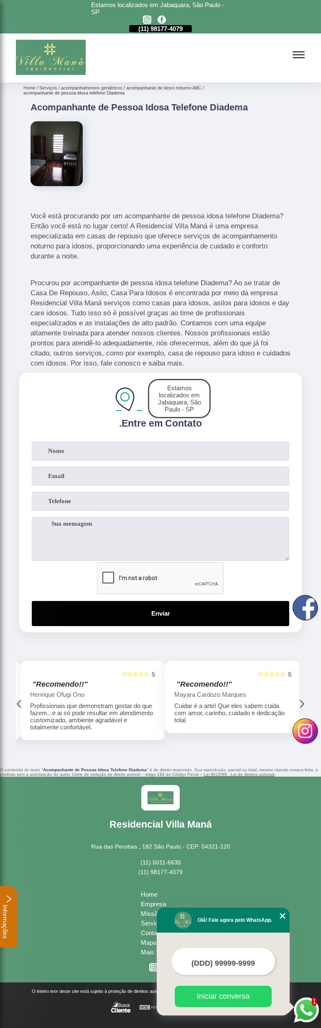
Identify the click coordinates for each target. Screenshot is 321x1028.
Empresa (153, 904)
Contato (151, 932)
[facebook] (162, 20)
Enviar (160, 613)
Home (149, 894)
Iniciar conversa (223, 996)
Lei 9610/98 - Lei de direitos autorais (239, 774)
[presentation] (19, 702)
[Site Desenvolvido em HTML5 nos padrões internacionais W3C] (154, 1008)
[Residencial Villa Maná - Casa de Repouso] (50, 72)
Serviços (153, 923)
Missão (151, 913)
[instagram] (147, 20)
